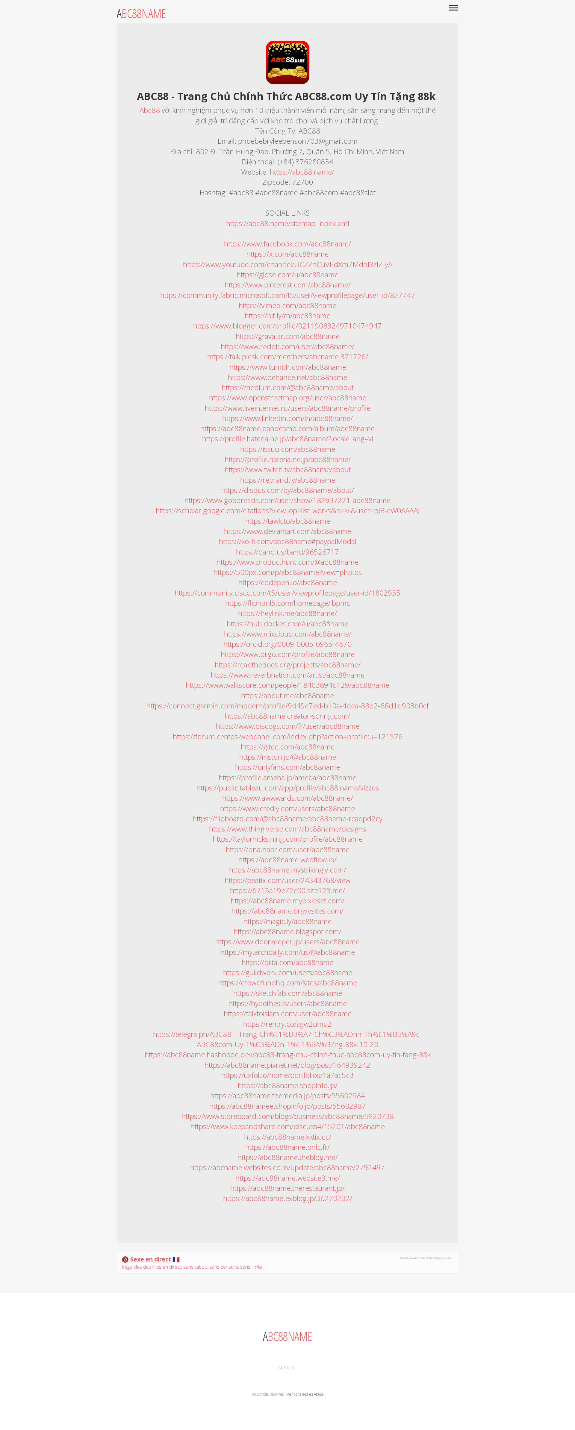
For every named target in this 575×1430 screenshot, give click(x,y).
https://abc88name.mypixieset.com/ (287, 900)
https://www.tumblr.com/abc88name (287, 367)
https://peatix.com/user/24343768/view (287, 880)
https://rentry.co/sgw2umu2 (287, 1024)
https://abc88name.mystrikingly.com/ (287, 870)
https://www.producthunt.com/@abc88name (287, 562)
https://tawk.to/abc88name (287, 521)
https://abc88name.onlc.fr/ (287, 1147)
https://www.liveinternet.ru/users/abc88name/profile (287, 408)
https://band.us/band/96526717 (287, 552)
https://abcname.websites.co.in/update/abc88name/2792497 (287, 1167)
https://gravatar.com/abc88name (288, 336)
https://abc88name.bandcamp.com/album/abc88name (287, 428)
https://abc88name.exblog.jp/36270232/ (287, 1198)
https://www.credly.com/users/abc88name (287, 808)
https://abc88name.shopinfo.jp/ (288, 1085)
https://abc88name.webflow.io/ (287, 859)
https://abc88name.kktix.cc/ (287, 1137)
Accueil (287, 1367)
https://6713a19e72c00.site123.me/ (287, 890)
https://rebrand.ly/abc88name (287, 480)
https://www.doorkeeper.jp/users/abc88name (287, 941)
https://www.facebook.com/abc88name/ (287, 244)
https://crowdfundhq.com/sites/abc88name (287, 982)
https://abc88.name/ (302, 172)
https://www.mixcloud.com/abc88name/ (287, 634)
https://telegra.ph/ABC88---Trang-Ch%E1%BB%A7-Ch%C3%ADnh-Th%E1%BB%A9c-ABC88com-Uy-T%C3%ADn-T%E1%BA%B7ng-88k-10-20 (287, 1039)
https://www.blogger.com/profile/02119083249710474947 (287, 326)
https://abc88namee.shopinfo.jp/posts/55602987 (287, 1106)
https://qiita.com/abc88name (287, 962)
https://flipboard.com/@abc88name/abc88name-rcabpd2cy (287, 818)
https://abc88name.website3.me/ (287, 1178)
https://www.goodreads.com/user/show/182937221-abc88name (287, 500)
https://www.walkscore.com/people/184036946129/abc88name (287, 685)
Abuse (319, 1394)
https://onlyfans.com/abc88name (287, 767)
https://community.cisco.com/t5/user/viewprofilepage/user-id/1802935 (287, 593)
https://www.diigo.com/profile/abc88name (288, 654)
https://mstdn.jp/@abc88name (287, 757)
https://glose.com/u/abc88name (287, 274)
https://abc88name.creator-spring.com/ (287, 716)
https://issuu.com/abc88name (287, 449)
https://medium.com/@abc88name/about (288, 387)
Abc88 (151, 110)
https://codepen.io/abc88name (287, 582)
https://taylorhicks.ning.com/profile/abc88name (288, 839)
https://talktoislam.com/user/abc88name (288, 1013)
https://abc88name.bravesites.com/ (287, 911)
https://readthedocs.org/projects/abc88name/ (288, 664)
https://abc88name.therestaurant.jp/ (287, 1188)
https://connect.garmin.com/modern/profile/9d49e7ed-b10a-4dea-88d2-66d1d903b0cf (287, 706)
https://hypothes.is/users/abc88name (288, 1003)
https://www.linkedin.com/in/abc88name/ (287, 418)
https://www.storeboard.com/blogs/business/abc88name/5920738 (287, 1116)
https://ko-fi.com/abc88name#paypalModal (287, 541)
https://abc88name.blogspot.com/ (287, 931)
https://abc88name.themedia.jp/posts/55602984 (287, 1095)
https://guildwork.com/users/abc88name (287, 972)
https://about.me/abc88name (287, 695)
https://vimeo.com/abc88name (287, 305)
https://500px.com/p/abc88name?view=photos (288, 572)
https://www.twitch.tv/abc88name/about (288, 469)
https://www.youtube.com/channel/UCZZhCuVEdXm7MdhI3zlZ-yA (287, 264)
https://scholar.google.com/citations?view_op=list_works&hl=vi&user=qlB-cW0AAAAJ (288, 510)
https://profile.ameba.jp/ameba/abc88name (287, 777)
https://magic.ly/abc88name (287, 921)
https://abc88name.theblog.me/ (287, 1157)
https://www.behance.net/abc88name (287, 377)
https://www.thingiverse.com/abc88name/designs (287, 829)
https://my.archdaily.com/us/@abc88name (287, 952)
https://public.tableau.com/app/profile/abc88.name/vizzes (287, 788)
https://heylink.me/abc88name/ (287, 613)
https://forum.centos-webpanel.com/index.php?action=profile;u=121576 (287, 736)
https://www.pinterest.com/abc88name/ (287, 285)
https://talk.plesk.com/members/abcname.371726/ (287, 356)
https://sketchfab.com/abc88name (287, 993)
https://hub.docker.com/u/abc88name (287, 623)
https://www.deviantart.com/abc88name (287, 531)
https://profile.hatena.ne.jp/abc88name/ (288, 459)
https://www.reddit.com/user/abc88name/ (287, 346)
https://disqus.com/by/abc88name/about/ (287, 490)
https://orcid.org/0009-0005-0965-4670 (287, 644)
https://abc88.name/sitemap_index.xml (287, 223)
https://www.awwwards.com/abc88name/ (287, 798)
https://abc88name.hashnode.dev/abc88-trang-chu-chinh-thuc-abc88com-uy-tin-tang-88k (288, 1054)
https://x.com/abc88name (287, 254)
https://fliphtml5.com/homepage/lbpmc (287, 603)
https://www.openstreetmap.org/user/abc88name (287, 397)
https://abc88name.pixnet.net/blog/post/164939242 (287, 1065)
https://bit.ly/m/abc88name (287, 315)
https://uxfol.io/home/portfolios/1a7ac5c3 (287, 1075)
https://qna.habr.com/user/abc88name (287, 849)
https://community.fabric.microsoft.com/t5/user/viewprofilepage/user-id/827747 (287, 295)
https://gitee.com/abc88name (288, 747)
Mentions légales (299, 1394)
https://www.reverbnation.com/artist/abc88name (287, 675)
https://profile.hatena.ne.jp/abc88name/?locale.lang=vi (287, 438)
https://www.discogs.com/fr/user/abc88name (287, 726)
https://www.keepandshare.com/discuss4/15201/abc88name (287, 1126)
